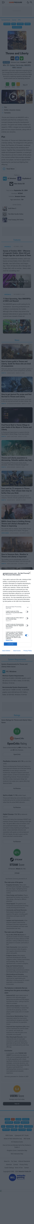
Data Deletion (6, 650)
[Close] (30, 573)
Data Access (17, 650)
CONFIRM (10, 643)
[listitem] (17, 607)
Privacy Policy (28, 650)
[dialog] (17, 612)
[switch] (26, 612)
